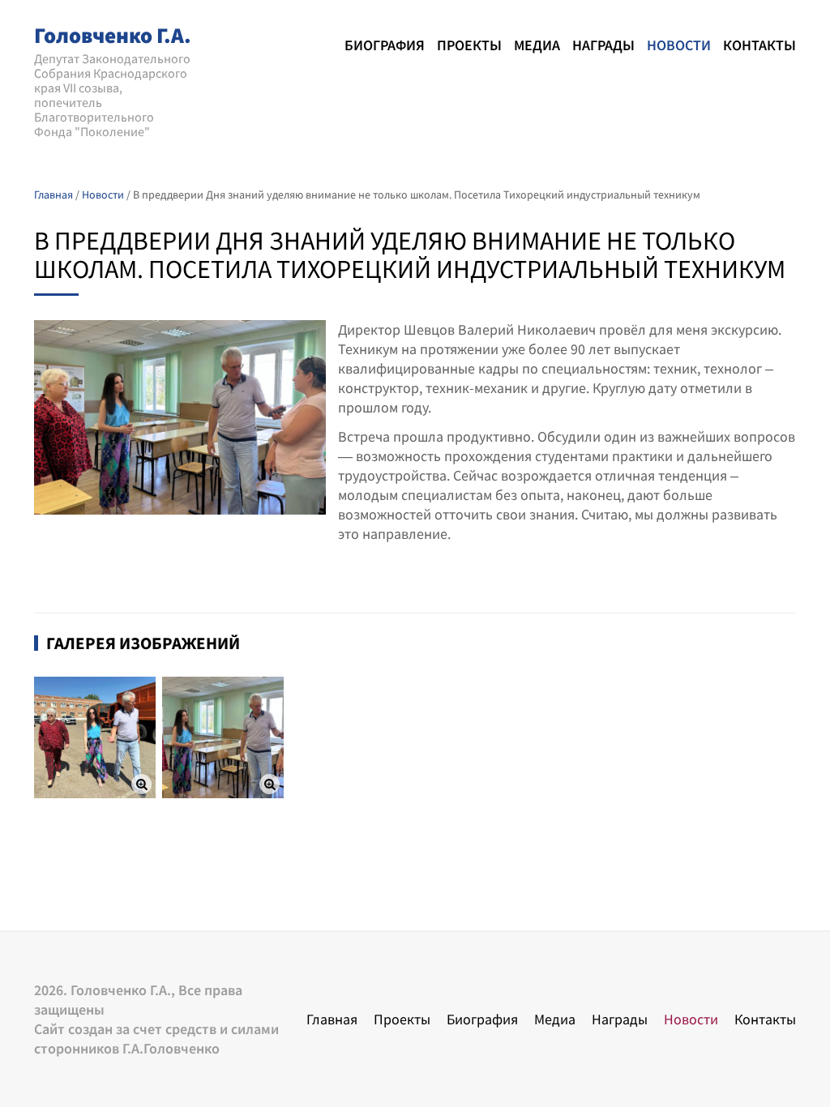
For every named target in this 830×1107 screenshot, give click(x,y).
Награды (603, 45)
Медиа (537, 45)
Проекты (469, 45)
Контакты (759, 45)
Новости (679, 45)
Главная (331, 1019)
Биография (384, 45)
